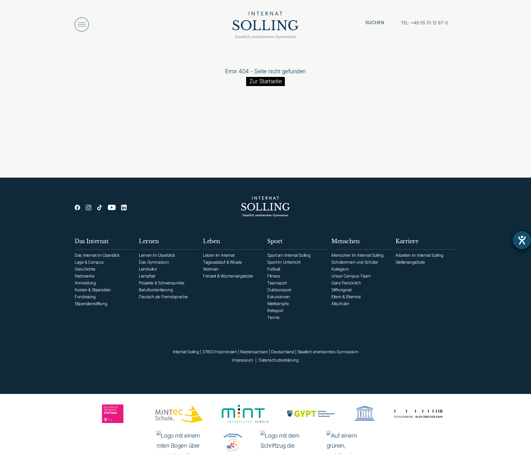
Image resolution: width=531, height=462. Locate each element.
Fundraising (85, 296)
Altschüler (340, 303)
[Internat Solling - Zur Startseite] (265, 27)
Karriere (406, 241)
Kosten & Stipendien (93, 289)
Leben (211, 241)
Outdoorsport (279, 289)
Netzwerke (85, 276)
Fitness (273, 276)
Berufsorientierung (156, 289)
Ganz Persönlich (346, 282)
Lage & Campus (89, 262)
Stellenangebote (410, 262)
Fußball (273, 269)
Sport (275, 241)
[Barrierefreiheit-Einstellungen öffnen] (522, 240)
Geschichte (85, 269)
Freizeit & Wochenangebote (228, 276)
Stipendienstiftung (91, 303)
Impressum (242, 360)
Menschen (345, 241)
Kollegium (340, 269)
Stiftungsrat (341, 289)
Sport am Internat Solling (289, 255)
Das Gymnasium (154, 262)
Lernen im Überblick (157, 255)
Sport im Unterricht (283, 262)
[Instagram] (88, 207)
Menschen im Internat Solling (357, 255)
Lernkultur (148, 269)
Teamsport (277, 282)
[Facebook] (77, 207)
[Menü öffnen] (82, 24)
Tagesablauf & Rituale (222, 262)
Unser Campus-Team (351, 276)
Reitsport (275, 310)
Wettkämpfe (278, 303)
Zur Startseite (265, 81)
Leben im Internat (219, 255)
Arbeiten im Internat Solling (419, 255)
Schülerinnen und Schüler (354, 262)
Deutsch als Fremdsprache (163, 296)
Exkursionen (278, 296)
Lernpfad (147, 276)
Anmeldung (85, 282)
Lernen (149, 241)
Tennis (273, 317)
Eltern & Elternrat (345, 296)
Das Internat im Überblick (97, 255)
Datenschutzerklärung (279, 360)
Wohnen (210, 269)
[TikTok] (99, 207)
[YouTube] (112, 207)
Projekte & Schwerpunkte (161, 282)
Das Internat (91, 241)
